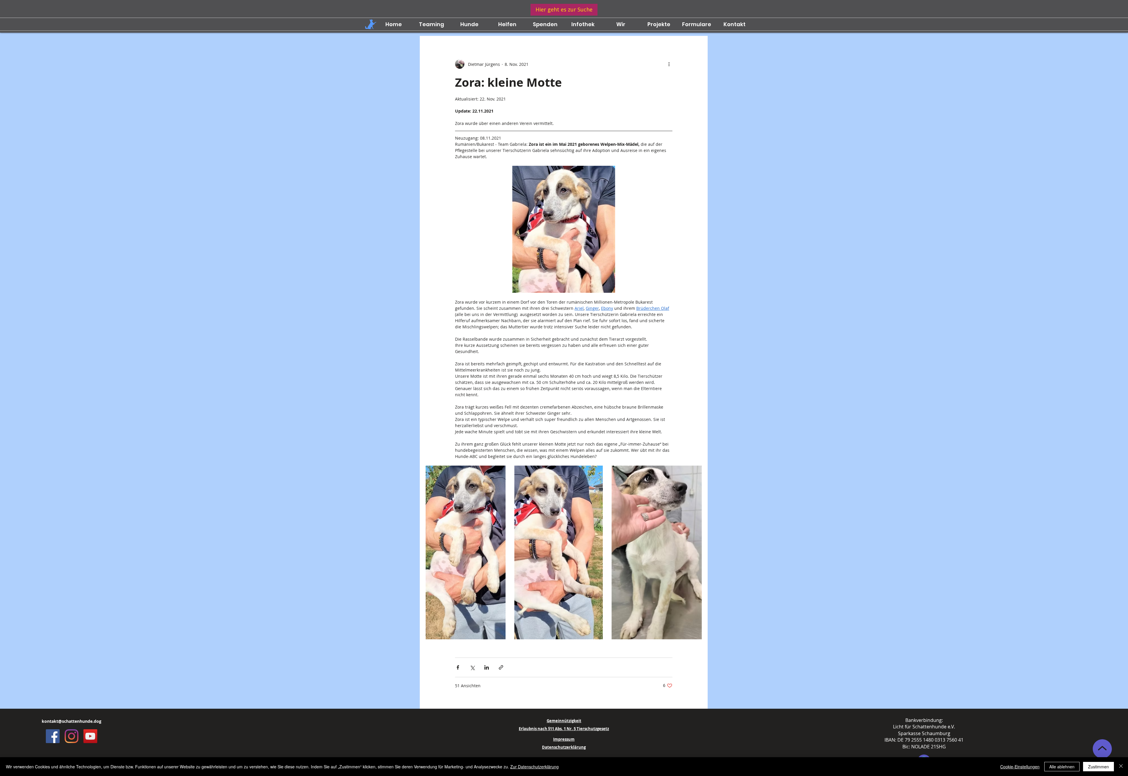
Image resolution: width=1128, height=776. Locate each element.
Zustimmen (1098, 767)
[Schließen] (1120, 766)
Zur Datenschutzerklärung (534, 767)
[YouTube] (90, 736)
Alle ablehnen (1062, 767)
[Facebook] (53, 736)
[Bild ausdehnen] (466, 552)
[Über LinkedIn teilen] (486, 667)
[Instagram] (71, 736)
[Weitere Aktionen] (668, 64)
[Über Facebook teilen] (458, 667)
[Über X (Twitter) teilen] (472, 667)
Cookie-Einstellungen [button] (1020, 767)
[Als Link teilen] (501, 667)
